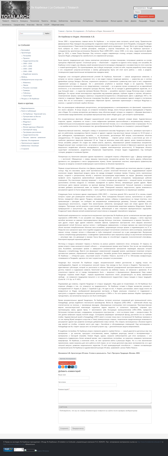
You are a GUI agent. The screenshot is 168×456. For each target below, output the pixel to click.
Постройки (27, 56)
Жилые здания (116, 21)
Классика (30, 25)
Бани (126, 21)
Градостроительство (30, 61)
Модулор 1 (27, 122)
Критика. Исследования (75, 31)
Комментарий (64, 389)
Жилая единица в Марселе (33, 127)
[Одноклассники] (62, 367)
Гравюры (26, 90)
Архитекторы (75, 21)
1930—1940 (27, 69)
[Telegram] (75, 367)
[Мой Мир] (66, 367)
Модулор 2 (27, 124)
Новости (14, 21)
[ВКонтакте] (59, 367)
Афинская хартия (29, 119)
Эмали (25, 85)
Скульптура (27, 96)
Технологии (34, 21)
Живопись (27, 82)
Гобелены (27, 93)
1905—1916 (27, 63)
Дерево (133, 21)
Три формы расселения (32, 132)
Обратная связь (58, 25)
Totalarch (5, 21)
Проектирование (101, 21)
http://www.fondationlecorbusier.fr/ (149, 442)
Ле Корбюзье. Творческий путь (34, 114)
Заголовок (62, 382)
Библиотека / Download (30, 146)
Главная (61, 31)
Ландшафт (143, 21)
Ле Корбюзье (88, 21)
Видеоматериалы (28, 108)
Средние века (19, 25)
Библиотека (63, 21)
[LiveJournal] (72, 367)
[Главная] (15, 9)
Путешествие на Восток (32, 116)
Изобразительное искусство (31, 79)
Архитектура (26, 53)
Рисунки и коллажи (30, 88)
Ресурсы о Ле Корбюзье (30, 98)
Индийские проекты (30, 74)
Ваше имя (62, 375)
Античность (6, 25)
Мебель (24, 77)
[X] (69, 367)
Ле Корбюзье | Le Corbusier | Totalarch (54, 7)
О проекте (25, 149)
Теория (152, 21)
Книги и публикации (28, 111)
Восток (39, 25)
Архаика (160, 21)
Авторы (53, 21)
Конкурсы (24, 21)
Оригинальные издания (30, 143)
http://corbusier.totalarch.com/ (14, 444)
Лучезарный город (30, 129)
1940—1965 (27, 71)
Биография (25, 50)
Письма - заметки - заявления (34, 137)
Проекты (44, 21)
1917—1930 (27, 66)
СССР (46, 25)
